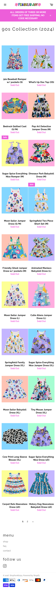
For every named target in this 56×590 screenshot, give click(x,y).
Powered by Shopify (31, 575)
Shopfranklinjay (16, 575)
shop (5, 541)
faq (4, 546)
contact (7, 550)
